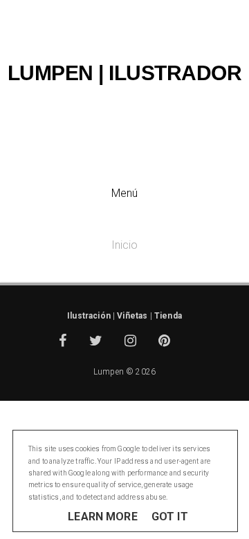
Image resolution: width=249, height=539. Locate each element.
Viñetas (132, 316)
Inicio (124, 245)
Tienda (168, 316)
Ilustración (89, 316)
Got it (169, 516)
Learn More (103, 516)
